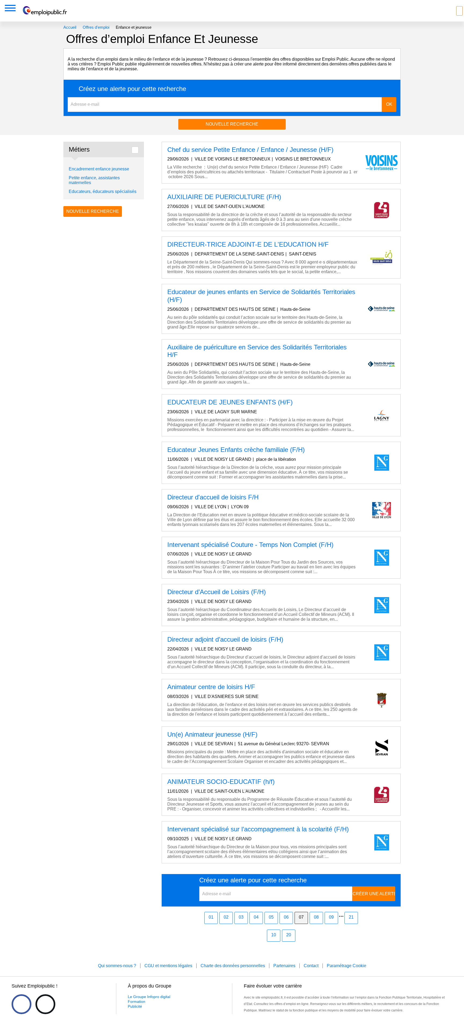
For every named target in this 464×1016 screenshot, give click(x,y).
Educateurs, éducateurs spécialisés (102, 191)
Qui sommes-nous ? (117, 965)
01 (211, 917)
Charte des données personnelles (233, 965)
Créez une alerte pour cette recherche (132, 88)
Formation (136, 1001)
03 (241, 917)
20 (288, 935)
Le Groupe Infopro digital (149, 997)
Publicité (135, 1006)
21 (351, 917)
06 (286, 917)
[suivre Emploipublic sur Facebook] (21, 1004)
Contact (311, 965)
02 (226, 917)
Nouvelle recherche (232, 124)
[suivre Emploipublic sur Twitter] (45, 1004)
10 (273, 935)
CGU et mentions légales (168, 965)
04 (256, 917)
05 (271, 917)
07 (301, 917)
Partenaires (284, 965)
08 (316, 917)
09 (331, 917)
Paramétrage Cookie (346, 965)
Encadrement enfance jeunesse (99, 169)
